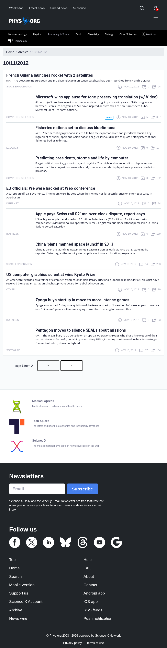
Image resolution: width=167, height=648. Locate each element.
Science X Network (108, 635)
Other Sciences (128, 34)
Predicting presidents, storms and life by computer (81, 158)
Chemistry (93, 34)
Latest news (37, 8)
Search (15, 576)
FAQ (87, 568)
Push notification (98, 618)
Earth (78, 34)
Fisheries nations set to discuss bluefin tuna (75, 127)
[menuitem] (17, 34)
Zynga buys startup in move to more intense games (82, 300)
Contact (90, 585)
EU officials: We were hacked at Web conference (50, 188)
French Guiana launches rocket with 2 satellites (49, 75)
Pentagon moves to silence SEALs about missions (80, 330)
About (89, 576)
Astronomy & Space (58, 34)
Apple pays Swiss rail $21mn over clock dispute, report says (90, 214)
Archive (15, 610)
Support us (18, 593)
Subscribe (79, 8)
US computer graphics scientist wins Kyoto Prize (50, 274)
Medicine (151, 34)
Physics (37, 34)
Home (14, 568)
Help (88, 560)
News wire (18, 618)
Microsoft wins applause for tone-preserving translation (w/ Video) (96, 97)
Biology (109, 34)
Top (12, 560)
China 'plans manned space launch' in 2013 (74, 244)
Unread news (58, 8)
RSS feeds (93, 610)
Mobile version (22, 585)
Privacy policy (72, 643)
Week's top (16, 8)
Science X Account (25, 601)
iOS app (91, 601)
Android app (94, 593)
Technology (20, 41)
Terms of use (95, 643)
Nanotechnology (17, 34)
